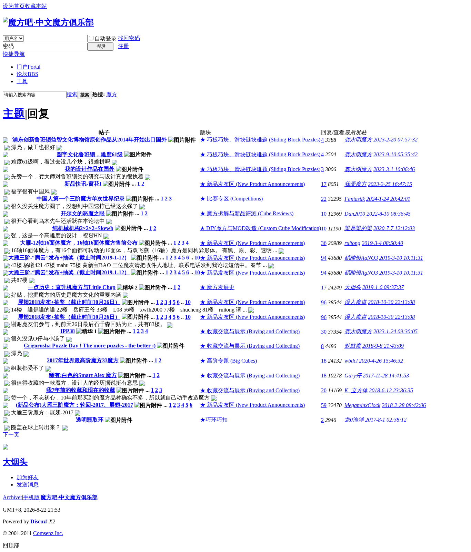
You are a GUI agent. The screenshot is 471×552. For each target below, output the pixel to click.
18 (324, 361)
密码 (8, 46)
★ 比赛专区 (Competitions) (231, 198)
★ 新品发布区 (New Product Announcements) (252, 184)
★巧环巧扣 (214, 420)
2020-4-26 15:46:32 (381, 361)
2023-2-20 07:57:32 (395, 139)
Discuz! (39, 521)
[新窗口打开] (5, 141)
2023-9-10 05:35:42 (395, 154)
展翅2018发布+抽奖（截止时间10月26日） (69, 302)
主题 (14, 113)
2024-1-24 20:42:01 (388, 199)
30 (324, 332)
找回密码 (129, 38)
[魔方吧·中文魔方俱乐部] (48, 22)
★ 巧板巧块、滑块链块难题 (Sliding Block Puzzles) (260, 139)
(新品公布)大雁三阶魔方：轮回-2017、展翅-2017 (74, 405)
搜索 (72, 94)
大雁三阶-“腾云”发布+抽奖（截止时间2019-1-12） (69, 257)
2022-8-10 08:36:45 (389, 214)
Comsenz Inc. (48, 533)
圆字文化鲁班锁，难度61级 (90, 154)
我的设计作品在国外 (89, 169)
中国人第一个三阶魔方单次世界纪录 (81, 198)
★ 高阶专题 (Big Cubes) (228, 361)
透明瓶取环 (89, 420)
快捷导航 (14, 54)
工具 (22, 81)
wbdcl (351, 361)
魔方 (111, 94)
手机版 (31, 497)
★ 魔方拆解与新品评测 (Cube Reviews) (246, 213)
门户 (28, 67)
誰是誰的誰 (358, 228)
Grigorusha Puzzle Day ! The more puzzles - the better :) (90, 346)
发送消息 (28, 484)
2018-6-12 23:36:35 (391, 390)
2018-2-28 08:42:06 (404, 405)
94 (324, 258)
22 (324, 199)
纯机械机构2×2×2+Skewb (82, 228)
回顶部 (11, 545)
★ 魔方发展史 (217, 287)
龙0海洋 (354, 420)
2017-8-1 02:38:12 (386, 420)
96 (324, 302)
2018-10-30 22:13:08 (391, 302)
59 (324, 405)
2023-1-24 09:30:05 (395, 331)
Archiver (12, 497)
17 (324, 184)
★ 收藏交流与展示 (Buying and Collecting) (250, 331)
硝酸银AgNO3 (361, 258)
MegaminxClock (362, 405)
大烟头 (352, 287)
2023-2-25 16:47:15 (390, 184)
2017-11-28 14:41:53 (386, 375)
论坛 (27, 74)
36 (324, 243)
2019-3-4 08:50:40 (382, 243)
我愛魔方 (355, 184)
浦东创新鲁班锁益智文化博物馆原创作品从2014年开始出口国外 (89, 139)
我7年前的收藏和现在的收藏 (80, 390)
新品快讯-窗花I (82, 184)
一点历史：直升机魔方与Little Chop (72, 287)
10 (324, 214)
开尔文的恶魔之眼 (83, 213)
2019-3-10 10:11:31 (401, 258)
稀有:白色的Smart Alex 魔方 (83, 375)
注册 (123, 46)
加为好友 (28, 477)
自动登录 (105, 38)
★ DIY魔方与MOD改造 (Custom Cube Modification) (260, 228)
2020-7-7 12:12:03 (394, 228)
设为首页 (14, 6)
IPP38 (67, 331)
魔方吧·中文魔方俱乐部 (69, 497)
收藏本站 (36, 6)
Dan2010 (354, 214)
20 (324, 390)
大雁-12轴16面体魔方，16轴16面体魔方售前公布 (79, 243)
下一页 (11, 434)
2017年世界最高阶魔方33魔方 (83, 360)
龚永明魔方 (358, 139)
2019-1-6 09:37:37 (383, 287)
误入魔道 (355, 302)
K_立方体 (356, 390)
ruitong (352, 243)
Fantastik (354, 199)
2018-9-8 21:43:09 (383, 346)
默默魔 (352, 346)
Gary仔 (352, 375)
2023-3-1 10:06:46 (394, 169)
